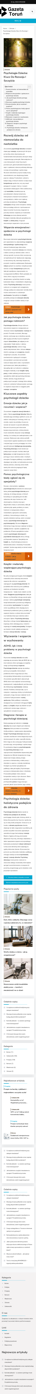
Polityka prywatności (11, 1341)
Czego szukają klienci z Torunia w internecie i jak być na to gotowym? (19, 1230)
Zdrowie (7, 69)
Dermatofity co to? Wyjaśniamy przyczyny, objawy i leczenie (18, 1101)
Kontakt (7, 1333)
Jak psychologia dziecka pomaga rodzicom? (16, 99)
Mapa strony (8, 1345)
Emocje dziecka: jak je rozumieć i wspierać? (16, 105)
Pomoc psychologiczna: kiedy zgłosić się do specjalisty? (18, 109)
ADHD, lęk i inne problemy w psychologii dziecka (14, 120)
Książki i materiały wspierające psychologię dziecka (15, 114)
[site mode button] (32, 11)
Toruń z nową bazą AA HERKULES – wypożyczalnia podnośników (16, 1262)
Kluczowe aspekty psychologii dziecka (18, 102)
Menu (17, 21)
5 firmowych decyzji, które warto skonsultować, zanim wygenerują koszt (17, 1035)
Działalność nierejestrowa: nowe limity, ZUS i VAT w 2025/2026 (20, 1137)
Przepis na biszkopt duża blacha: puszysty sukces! (19, 1125)
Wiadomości (10, 1067)
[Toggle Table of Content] (28, 86)
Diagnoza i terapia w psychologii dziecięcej (17, 124)
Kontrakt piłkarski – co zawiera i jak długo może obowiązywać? (18, 1022)
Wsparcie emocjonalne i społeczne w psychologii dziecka (17, 94)
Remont (8, 1063)
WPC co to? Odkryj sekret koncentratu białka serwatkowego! (20, 1113)
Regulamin (8, 1337)
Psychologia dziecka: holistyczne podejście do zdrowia (17, 129)
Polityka (7, 1287)
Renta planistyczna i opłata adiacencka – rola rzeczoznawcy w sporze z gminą (18, 1236)
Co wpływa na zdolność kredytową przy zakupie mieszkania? (17, 1009)
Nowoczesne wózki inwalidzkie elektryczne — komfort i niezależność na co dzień (16, 987)
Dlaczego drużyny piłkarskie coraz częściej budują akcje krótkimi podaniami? (18, 1015)
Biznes (8, 1052)
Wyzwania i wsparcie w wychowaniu (17, 117)
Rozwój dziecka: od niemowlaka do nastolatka (17, 90)
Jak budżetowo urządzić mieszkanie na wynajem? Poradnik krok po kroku (18, 1029)
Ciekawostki (9, 1056)
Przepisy (9, 1060)
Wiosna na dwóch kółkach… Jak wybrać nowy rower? (17, 1255)
